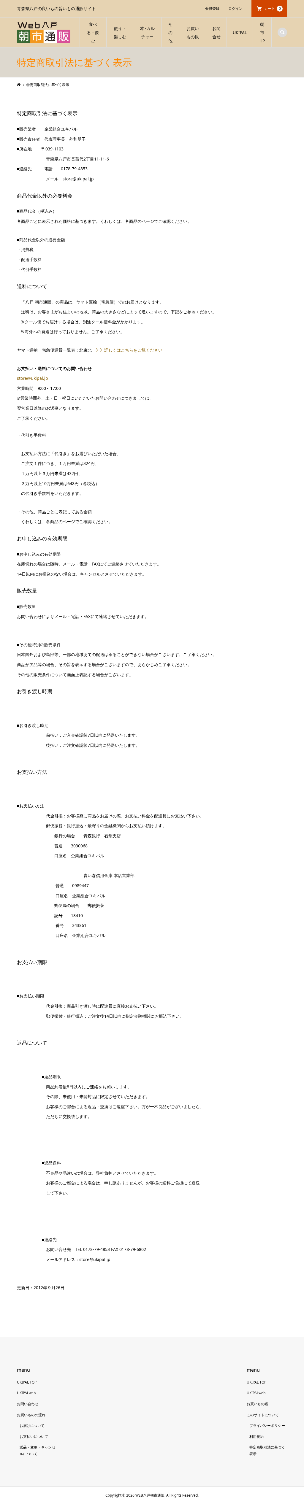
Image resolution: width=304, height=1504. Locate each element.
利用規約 (256, 1436)
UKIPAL (240, 32)
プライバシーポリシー (267, 1425)
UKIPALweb (26, 1392)
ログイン (235, 8)
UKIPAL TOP (27, 1382)
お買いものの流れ (31, 1414)
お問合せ (216, 32)
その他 (170, 32)
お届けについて (32, 1425)
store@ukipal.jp (32, 378)
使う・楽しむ (120, 32)
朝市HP (262, 32)
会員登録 (212, 8)
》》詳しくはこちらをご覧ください (129, 350)
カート (272, 8)
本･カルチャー (147, 32)
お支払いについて (34, 1436)
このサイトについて (263, 1414)
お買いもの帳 (192, 32)
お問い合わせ (27, 1403)
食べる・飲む (93, 32)
